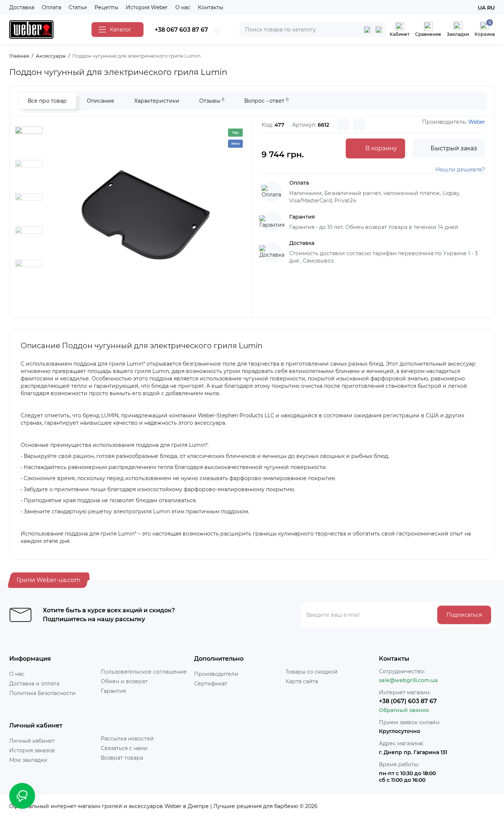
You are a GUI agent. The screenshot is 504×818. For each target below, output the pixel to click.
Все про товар (47, 100)
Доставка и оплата (34, 683)
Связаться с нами (124, 748)
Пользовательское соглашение (144, 671)
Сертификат (210, 683)
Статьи (78, 7)
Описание (100, 100)
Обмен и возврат (124, 681)
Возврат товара (122, 757)
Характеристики (156, 100)
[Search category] (367, 29)
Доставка (21, 7)
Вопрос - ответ (266, 100)
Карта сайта (302, 681)
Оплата (51, 7)
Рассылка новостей (127, 738)
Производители (216, 674)
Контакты (210, 7)
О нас (182, 7)
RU (491, 7)
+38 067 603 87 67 (181, 29)
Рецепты (106, 7)
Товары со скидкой (312, 671)
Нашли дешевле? (460, 169)
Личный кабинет (32, 740)
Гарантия (113, 691)
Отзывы (211, 100)
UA (482, 7)
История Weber (147, 7)
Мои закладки (28, 760)
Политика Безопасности (42, 693)
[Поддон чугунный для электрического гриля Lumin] (143, 216)
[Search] (378, 29)
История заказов (32, 750)
